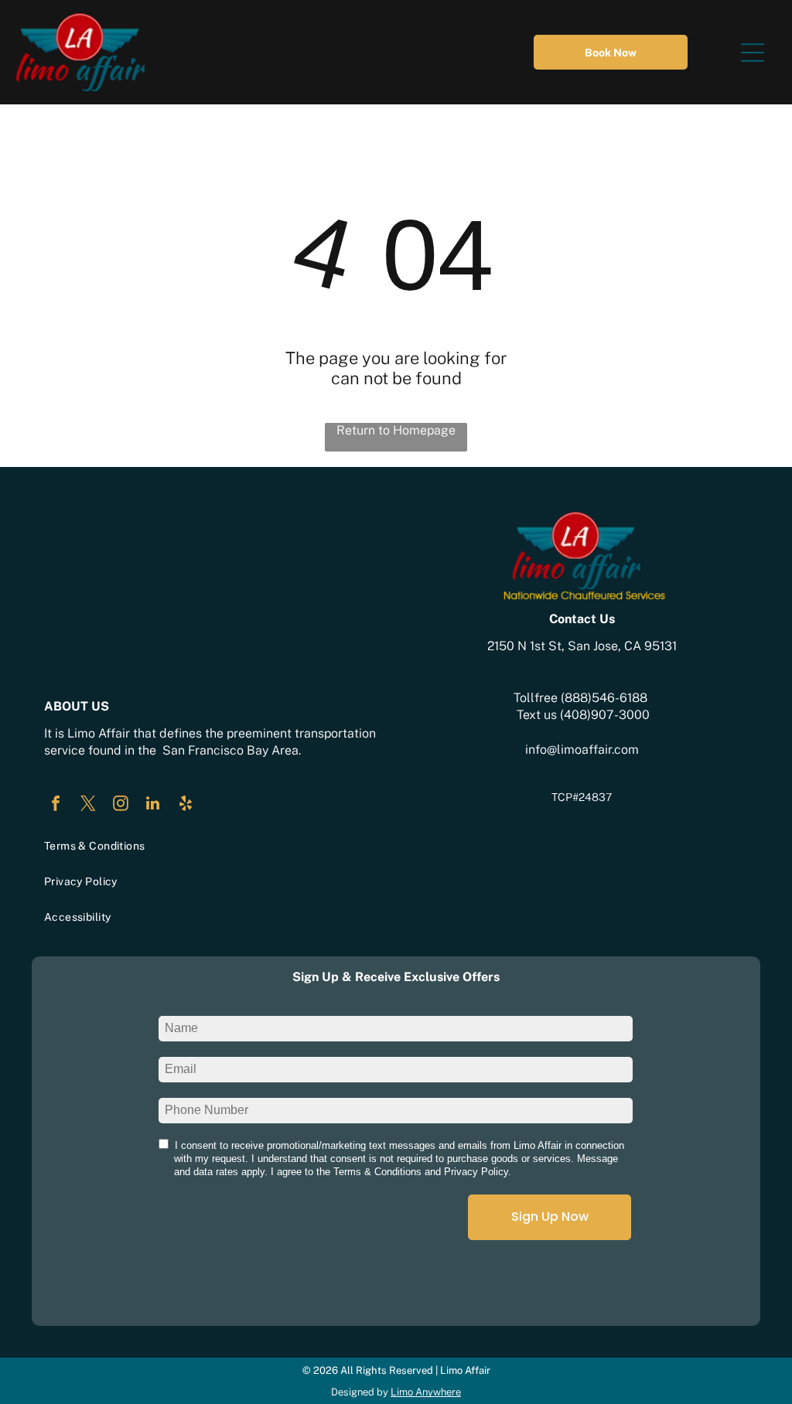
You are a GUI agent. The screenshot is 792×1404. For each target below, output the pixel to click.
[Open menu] (752, 52)
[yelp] (185, 805)
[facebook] (55, 805)
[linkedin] (153, 805)
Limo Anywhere (426, 1392)
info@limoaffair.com (582, 749)
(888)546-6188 (604, 697)
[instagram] (120, 805)
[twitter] (88, 805)
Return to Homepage (396, 430)
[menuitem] (210, 846)
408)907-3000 (607, 714)
